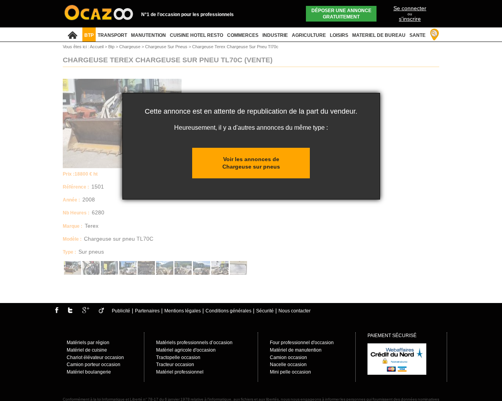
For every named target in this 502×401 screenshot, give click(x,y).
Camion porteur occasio (92, 364)
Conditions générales (228, 311)
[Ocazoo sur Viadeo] (101, 311)
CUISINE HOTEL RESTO (196, 35)
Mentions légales (182, 311)
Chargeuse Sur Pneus (167, 46)
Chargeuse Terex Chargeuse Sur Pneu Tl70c (235, 46)
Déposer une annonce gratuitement (341, 14)
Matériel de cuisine (87, 350)
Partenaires (147, 311)
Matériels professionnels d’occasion (194, 342)
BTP (89, 35)
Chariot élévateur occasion (95, 357)
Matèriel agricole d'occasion (186, 350)
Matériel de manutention (296, 350)
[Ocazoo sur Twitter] (70, 311)
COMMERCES (242, 35)
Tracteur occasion (175, 364)
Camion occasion (288, 357)
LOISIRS (339, 35)
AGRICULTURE (309, 35)
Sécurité (265, 311)
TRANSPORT (112, 35)
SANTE (417, 35)
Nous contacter (294, 311)
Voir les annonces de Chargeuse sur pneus (251, 163)
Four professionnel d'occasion (302, 342)
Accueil (97, 46)
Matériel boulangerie (89, 372)
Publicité (121, 311)
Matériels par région (88, 342)
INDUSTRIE (275, 35)
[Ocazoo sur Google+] (85, 311)
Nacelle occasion (288, 364)
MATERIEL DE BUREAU (379, 35)
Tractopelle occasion (178, 357)
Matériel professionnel (180, 372)
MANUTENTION (148, 35)
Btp (112, 46)
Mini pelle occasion (290, 372)
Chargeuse (130, 46)
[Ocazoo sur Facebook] (56, 311)
